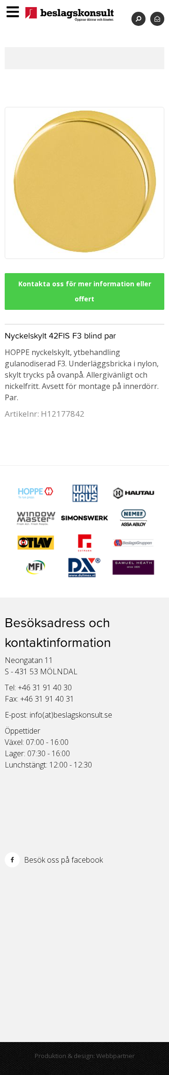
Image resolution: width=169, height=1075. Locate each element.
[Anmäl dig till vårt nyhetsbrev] (157, 19)
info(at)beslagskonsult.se (71, 715)
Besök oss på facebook (62, 860)
